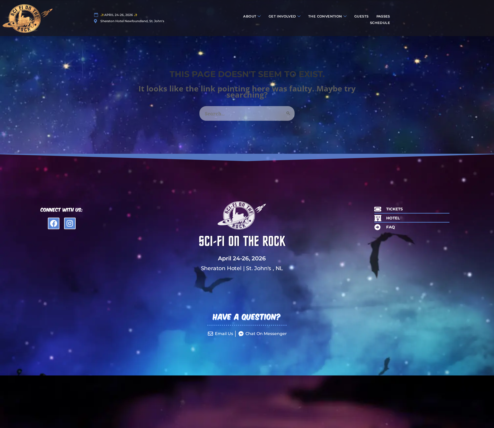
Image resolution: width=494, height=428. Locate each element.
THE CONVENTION (325, 16)
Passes (383, 16)
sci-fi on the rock (242, 241)
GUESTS (361, 16)
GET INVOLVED (282, 16)
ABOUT (249, 16)
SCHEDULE (380, 23)
